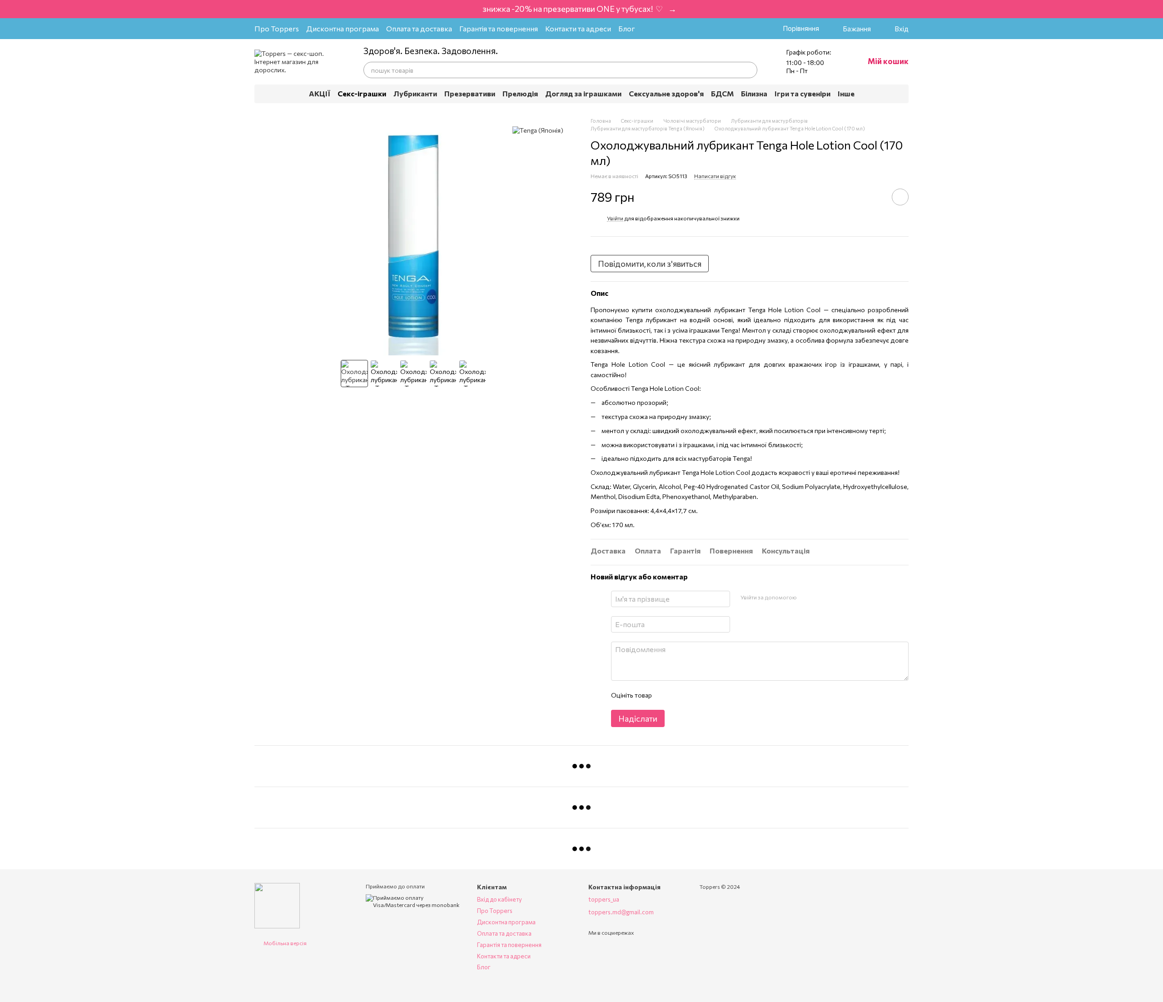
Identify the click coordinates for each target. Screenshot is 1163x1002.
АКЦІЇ (319, 93)
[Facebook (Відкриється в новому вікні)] (666, 28)
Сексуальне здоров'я (666, 93)
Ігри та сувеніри (802, 93)
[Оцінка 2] (681, 695)
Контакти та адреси (578, 28)
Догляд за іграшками (583, 93)
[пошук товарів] (749, 70)
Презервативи (469, 93)
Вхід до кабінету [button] (499, 899)
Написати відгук (715, 176)
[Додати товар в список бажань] (900, 197)
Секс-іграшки (362, 93)
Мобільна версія (285, 943)
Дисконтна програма (342, 28)
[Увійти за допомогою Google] (806, 597)
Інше (846, 93)
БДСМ (722, 93)
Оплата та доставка (419, 28)
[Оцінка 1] (666, 695)
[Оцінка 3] (695, 695)
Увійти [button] (615, 218)
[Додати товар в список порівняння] (874, 197)
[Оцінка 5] (724, 695)
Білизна (754, 93)
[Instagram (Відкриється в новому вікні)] (651, 28)
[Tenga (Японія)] (538, 130)
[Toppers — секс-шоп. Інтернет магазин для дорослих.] (277, 905)
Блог (626, 28)
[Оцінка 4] (710, 695)
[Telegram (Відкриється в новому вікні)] (680, 28)
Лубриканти (415, 93)
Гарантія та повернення (498, 28)
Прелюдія (520, 93)
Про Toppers (276, 28)
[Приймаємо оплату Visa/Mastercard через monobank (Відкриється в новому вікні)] (414, 900)
